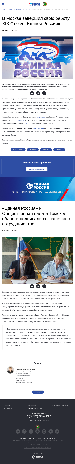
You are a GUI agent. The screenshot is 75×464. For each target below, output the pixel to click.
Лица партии (31, 405)
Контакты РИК (8, 408)
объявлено (20, 120)
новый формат (38, 128)
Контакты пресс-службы (35, 408)
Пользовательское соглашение (37, 442)
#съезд (59, 149)
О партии (6, 405)
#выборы (33, 149)
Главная (4, 9)
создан (26, 123)
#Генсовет (46, 149)
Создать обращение (36, 169)
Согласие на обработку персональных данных (37, 447)
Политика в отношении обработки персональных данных (37, 446)
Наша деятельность (15, 9)
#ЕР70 (38, 392)
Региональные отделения (59, 405)
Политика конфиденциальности (37, 444)
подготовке (41, 117)
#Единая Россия (18, 149)
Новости (25, 9)
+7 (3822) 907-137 (37, 416)
